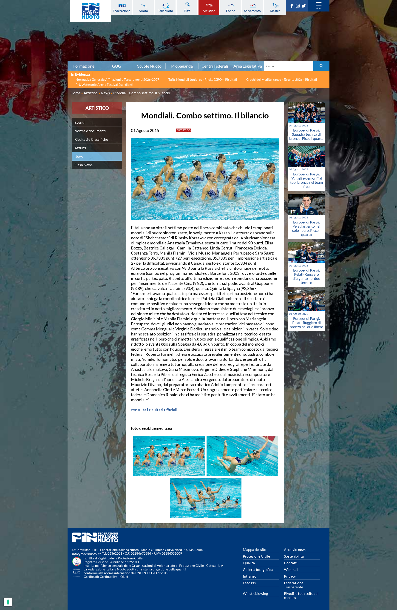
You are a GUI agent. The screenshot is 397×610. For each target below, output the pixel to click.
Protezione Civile (256, 556)
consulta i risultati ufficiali (154, 409)
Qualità (249, 563)
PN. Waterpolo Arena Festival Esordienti (104, 84)
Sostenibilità (294, 556)
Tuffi (187, 10)
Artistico (209, 10)
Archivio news (295, 549)
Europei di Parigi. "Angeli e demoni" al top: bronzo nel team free (306, 180)
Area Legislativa (247, 66)
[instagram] (298, 6)
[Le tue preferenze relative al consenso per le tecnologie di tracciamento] (8, 602)
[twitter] (304, 6)
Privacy (290, 576)
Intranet (249, 576)
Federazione (121, 10)
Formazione (83, 66)
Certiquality (108, 576)
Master (275, 10)
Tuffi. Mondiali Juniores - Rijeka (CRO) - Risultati (202, 79)
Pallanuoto (165, 10)
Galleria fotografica (258, 569)
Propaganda (182, 66)
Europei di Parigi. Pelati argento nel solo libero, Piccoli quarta (306, 228)
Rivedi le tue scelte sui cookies (301, 595)
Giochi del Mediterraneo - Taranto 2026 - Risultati (281, 79)
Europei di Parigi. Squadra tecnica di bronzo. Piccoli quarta (306, 134)
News (78, 156)
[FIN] (90, 11)
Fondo (230, 10)
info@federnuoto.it (85, 554)
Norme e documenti (90, 131)
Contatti (291, 563)
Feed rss (249, 583)
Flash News (83, 165)
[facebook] (292, 6)
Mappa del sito (254, 549)
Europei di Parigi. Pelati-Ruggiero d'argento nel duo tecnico (306, 276)
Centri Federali (214, 66)
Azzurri (80, 148)
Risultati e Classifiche (91, 139)
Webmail (291, 569)
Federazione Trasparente (293, 585)
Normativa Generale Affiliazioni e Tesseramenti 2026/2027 (117, 79)
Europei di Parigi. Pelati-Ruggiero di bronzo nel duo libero (306, 322)
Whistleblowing (255, 593)
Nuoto (143, 10)
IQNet (123, 576)
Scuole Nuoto (149, 66)
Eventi (79, 122)
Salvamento (252, 10)
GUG (116, 66)
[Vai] (321, 66)
